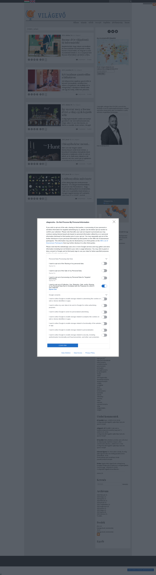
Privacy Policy (90, 353)
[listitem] (78, 259)
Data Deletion (66, 353)
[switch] (104, 263)
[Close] (115, 222)
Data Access (78, 353)
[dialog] (78, 287)
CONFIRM (63, 345)
